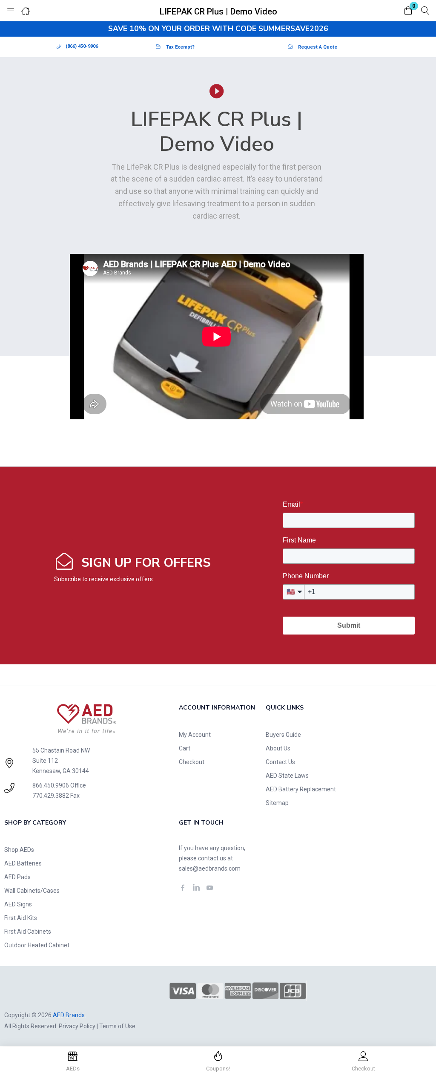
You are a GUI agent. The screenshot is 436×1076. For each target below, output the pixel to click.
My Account (195, 734)
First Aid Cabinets (27, 931)
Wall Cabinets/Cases (32, 890)
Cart (184, 748)
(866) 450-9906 (82, 46)
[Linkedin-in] (196, 887)
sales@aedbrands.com (210, 868)
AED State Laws (287, 775)
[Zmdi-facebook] (182, 887)
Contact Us (280, 762)
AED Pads (17, 877)
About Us (278, 748)
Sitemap (277, 802)
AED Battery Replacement (301, 789)
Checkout (191, 762)
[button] (408, 11)
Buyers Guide (283, 734)
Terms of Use (117, 1026)
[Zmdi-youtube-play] (210, 887)
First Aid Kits (20, 917)
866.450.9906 (50, 785)
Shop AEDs (19, 849)
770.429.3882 (50, 795)
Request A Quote (317, 47)
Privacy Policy (77, 1026)
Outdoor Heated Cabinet (36, 945)
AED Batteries (23, 863)
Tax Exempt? (180, 47)
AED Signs (18, 904)
